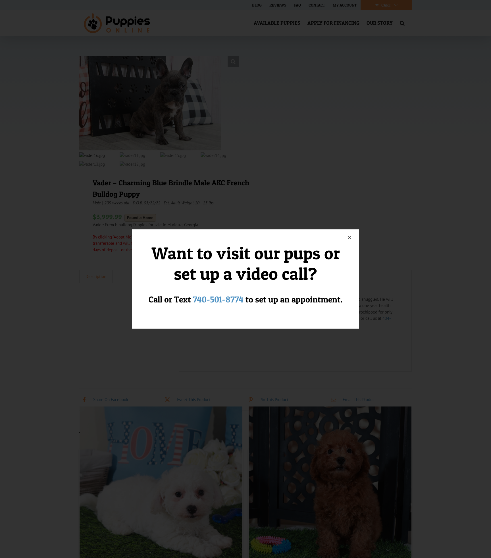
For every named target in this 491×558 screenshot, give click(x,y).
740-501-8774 (218, 299)
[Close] (349, 237)
